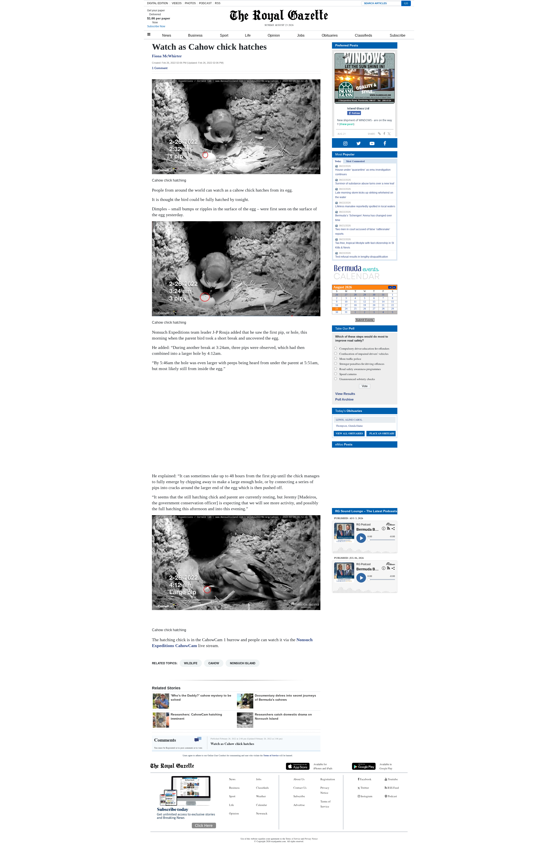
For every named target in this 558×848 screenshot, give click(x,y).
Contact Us (299, 788)
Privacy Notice (324, 790)
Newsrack (261, 813)
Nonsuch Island (242, 663)
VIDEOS (177, 3)
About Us (299, 779)
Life (248, 35)
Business (195, 35)
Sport (224, 35)
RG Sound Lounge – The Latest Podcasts (366, 511)
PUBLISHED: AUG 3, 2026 (348, 518)
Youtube (392, 779)
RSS (217, 3)
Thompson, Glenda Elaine (349, 425)
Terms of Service (271, 755)
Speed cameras (348, 374)
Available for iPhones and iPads (322, 766)
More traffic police (350, 359)
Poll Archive (344, 399)
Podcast (392, 796)
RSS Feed (393, 788)
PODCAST (205, 3)
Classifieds (363, 35)
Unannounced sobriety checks (357, 379)
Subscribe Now (156, 26)
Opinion (274, 35)
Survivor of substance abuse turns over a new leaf (364, 183)
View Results (345, 394)
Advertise (299, 805)
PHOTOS (190, 3)
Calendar (261, 805)
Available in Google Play (385, 766)
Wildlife (190, 663)
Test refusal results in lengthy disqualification (361, 256)
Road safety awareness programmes (360, 369)
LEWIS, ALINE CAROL (349, 419)
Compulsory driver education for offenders (364, 348)
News (166, 35)
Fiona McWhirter (167, 56)
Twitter (364, 788)
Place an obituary (382, 433)
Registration (327, 779)
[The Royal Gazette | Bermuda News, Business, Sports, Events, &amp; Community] (279, 15)
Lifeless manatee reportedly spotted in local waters (365, 206)
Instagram (366, 796)
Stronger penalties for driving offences (361, 364)
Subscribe (397, 35)
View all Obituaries (349, 433)
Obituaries (330, 35)
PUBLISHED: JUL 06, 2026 (349, 558)
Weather (261, 796)
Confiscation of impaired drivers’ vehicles (363, 354)
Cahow (213, 663)
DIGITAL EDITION (157, 3)
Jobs (301, 35)
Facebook (365, 779)
